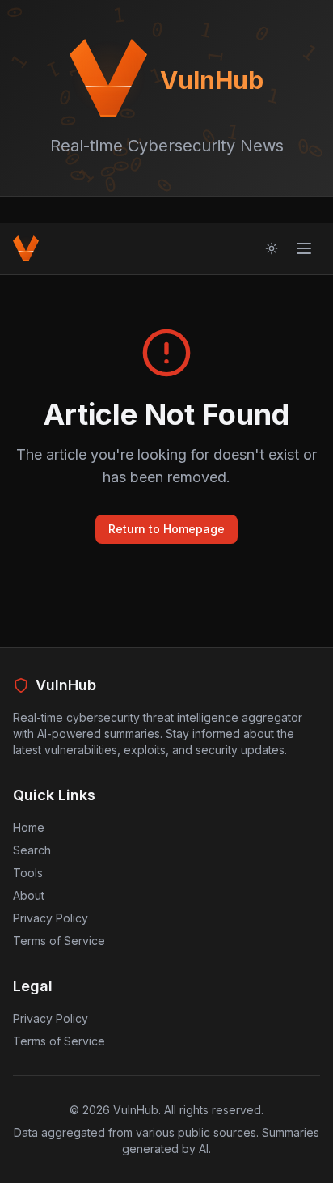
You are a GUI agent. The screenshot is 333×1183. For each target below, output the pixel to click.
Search (32, 850)
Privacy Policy (50, 918)
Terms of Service (59, 941)
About (28, 895)
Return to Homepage (166, 529)
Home (28, 827)
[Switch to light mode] (272, 248)
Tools (28, 873)
